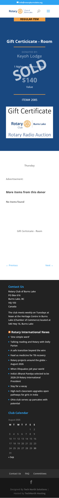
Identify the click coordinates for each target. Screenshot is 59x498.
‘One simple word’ (20, 336)
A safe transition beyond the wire (28, 350)
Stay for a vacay (19, 386)
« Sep (11, 457)
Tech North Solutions (35, 489)
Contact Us (15, 473)
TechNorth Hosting (35, 493)
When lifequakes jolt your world (27, 368)
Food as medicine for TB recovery (28, 355)
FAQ (27, 473)
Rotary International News (30, 332)
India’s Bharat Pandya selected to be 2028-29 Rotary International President (30, 377)
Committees (39, 473)
